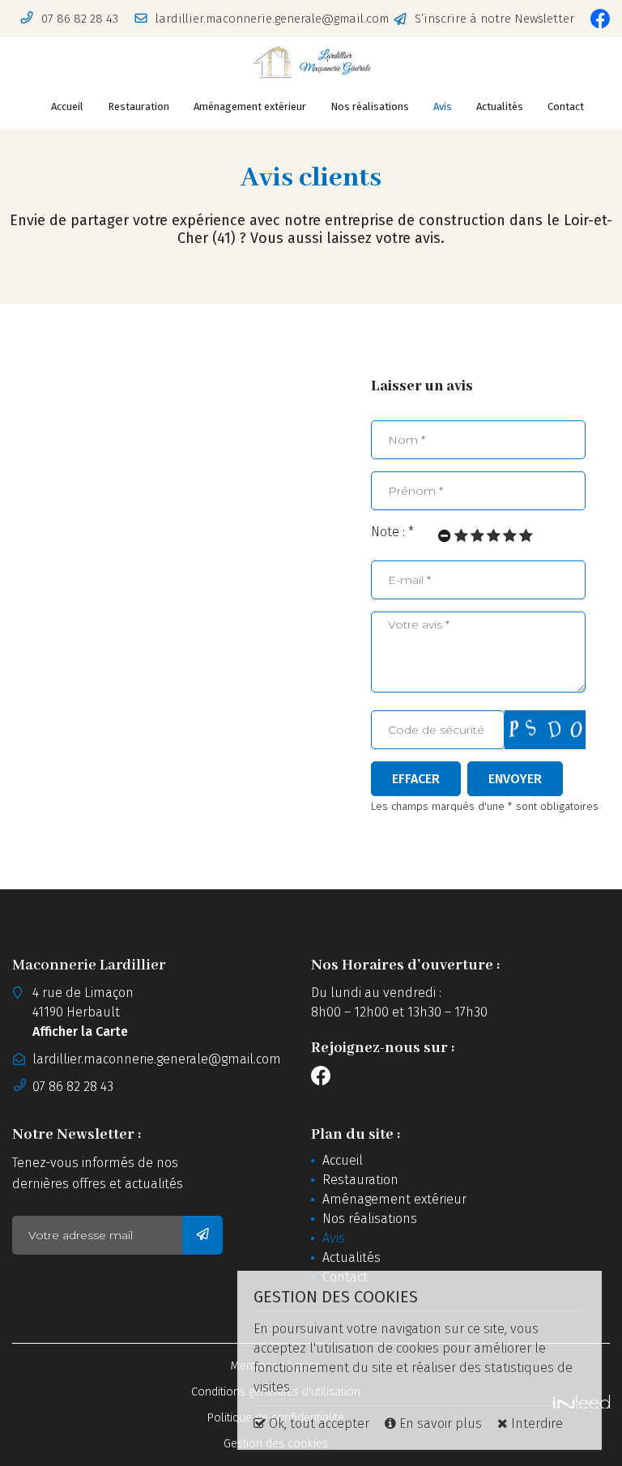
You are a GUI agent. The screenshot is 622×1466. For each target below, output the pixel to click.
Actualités (499, 106)
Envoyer (515, 778)
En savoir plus (440, 1423)
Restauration (138, 106)
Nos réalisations (369, 106)
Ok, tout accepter (317, 1423)
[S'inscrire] (202, 1235)
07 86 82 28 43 (72, 1086)
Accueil (67, 106)
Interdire (535, 1423)
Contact (565, 106)
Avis (442, 106)
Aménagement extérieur (250, 106)
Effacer (416, 778)
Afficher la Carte (80, 1031)
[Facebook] (600, 18)
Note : (392, 531)
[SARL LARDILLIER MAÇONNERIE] (311, 61)
